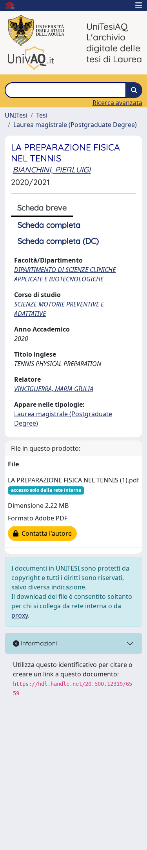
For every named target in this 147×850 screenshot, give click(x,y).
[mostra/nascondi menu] (138, 5)
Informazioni (38, 643)
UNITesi (16, 115)
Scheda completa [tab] (49, 225)
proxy (19, 615)
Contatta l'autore (45, 533)
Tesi (41, 115)
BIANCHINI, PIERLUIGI (52, 169)
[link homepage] (13, 5)
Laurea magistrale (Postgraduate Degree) (75, 124)
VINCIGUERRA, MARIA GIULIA (53, 388)
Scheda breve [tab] (42, 207)
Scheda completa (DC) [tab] (58, 241)
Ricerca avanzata (117, 102)
